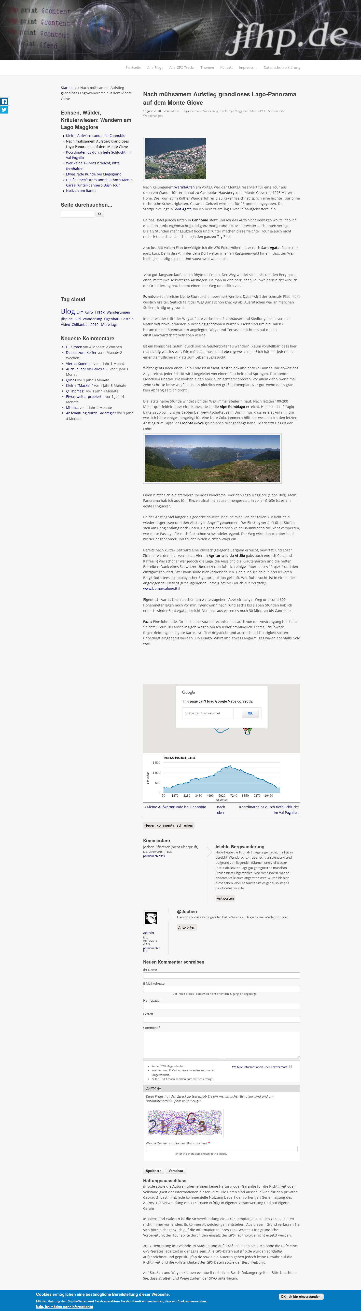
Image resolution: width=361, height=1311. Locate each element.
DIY (80, 312)
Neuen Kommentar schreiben (168, 825)
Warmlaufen (184, 187)
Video (65, 324)
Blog (68, 311)
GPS (267, 111)
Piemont (196, 111)
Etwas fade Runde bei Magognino (93, 174)
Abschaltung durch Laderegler (91, 413)
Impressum (248, 67)
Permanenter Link (154, 856)
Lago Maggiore (237, 111)
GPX (261, 111)
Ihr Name (150, 969)
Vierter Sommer (79, 363)
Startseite (133, 67)
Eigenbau (111, 319)
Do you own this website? (202, 713)
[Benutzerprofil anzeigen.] (152, 926)
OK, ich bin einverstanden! (301, 1296)
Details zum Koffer (81, 352)
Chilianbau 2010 (85, 324)
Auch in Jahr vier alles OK (87, 369)
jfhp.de (67, 319)
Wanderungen (153, 115)
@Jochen (187, 911)
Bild (77, 319)
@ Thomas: (75, 391)
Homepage (151, 1000)
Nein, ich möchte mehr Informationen (64, 1307)
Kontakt (226, 67)
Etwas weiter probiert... (85, 396)
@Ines (71, 380)
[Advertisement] (258, 166)
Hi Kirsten (74, 347)
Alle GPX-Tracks (181, 67)
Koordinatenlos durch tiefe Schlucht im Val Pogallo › (269, 810)
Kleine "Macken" (79, 385)
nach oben (220, 810)
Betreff (148, 1014)
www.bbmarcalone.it (161, 588)
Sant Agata (183, 209)
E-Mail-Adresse (154, 983)
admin (174, 111)
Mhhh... (72, 407)
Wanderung (210, 111)
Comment (151, 1027)
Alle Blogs (155, 67)
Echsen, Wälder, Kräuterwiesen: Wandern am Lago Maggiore (96, 119)
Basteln (127, 319)
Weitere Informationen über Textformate (260, 1067)
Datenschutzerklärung (282, 67)
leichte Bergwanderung (240, 846)
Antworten (225, 898)
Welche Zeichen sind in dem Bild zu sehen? (178, 1143)
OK (250, 713)
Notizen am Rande (81, 190)
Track (223, 111)
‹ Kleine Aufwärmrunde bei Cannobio (175, 807)
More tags (109, 324)
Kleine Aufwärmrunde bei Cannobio (95, 135)
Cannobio (277, 111)
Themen (207, 67)
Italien (253, 111)
